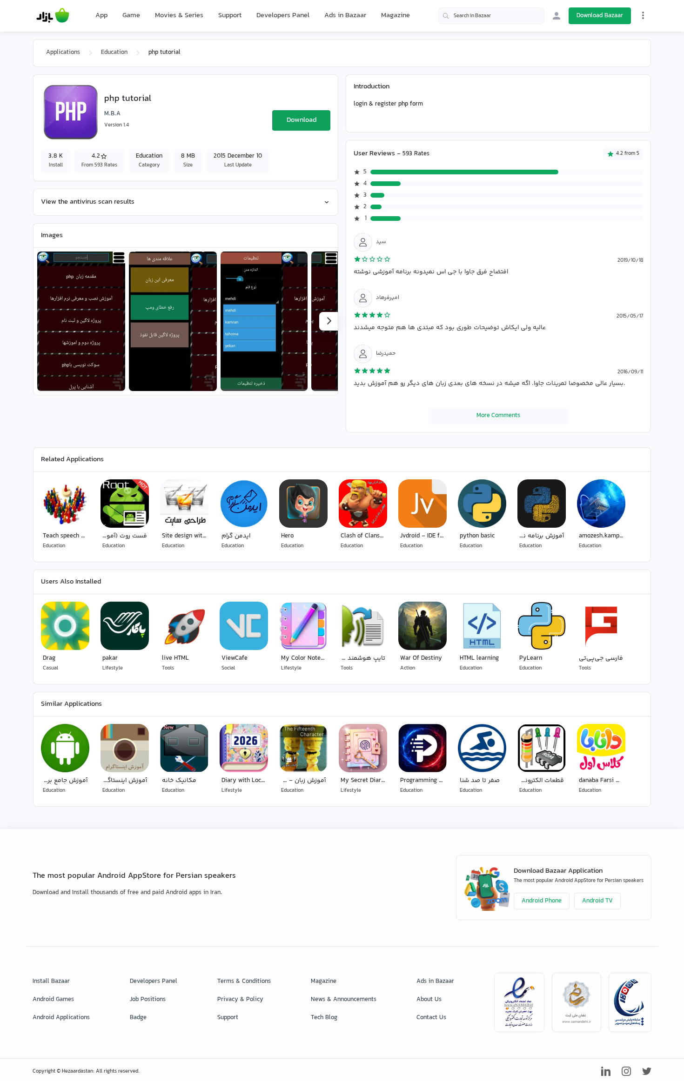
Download (301, 120)
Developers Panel (282, 15)
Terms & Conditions (244, 981)
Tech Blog (324, 1018)
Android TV (597, 901)
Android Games (53, 1000)
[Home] (53, 16)
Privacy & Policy (240, 1000)
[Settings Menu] (643, 15)
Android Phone (542, 901)
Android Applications (61, 1018)
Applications (63, 52)
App (101, 15)
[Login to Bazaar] (556, 15)
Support (229, 15)
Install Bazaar (51, 981)
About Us (429, 1000)
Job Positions (148, 1000)
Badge (138, 1018)
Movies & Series (179, 15)
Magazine (395, 15)
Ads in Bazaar (345, 15)
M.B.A (112, 114)
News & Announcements (343, 1000)
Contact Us (431, 1018)
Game (131, 15)
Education (114, 52)
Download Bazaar (600, 16)
